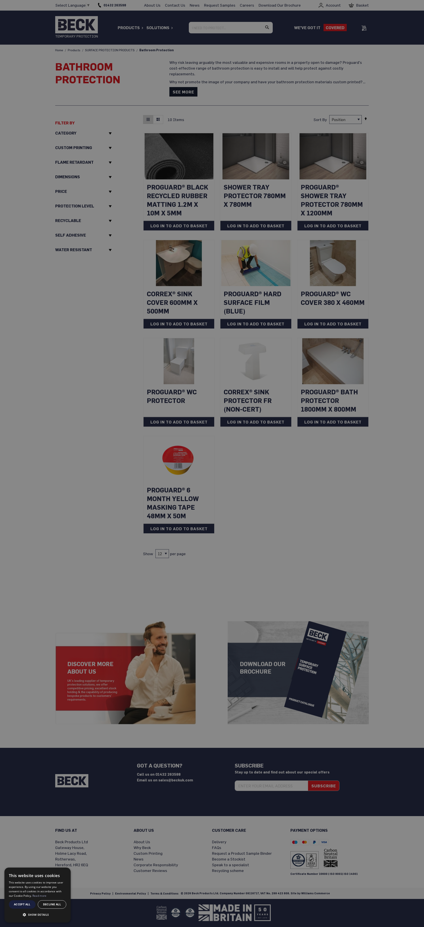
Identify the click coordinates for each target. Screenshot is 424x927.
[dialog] (37, 895)
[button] (37, 915)
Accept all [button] (22, 904)
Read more (39, 896)
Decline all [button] (52, 904)
